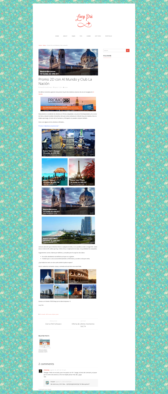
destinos (53, 314)
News (44, 45)
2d (40, 314)
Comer (89, 36)
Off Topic (98, 36)
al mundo (43, 314)
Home (57, 36)
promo (57, 314)
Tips (81, 36)
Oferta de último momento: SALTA (83, 325)
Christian (46, 370)
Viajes (73, 36)
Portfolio (108, 36)
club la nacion (49, 314)
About (65, 36)
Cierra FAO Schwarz (53, 324)
